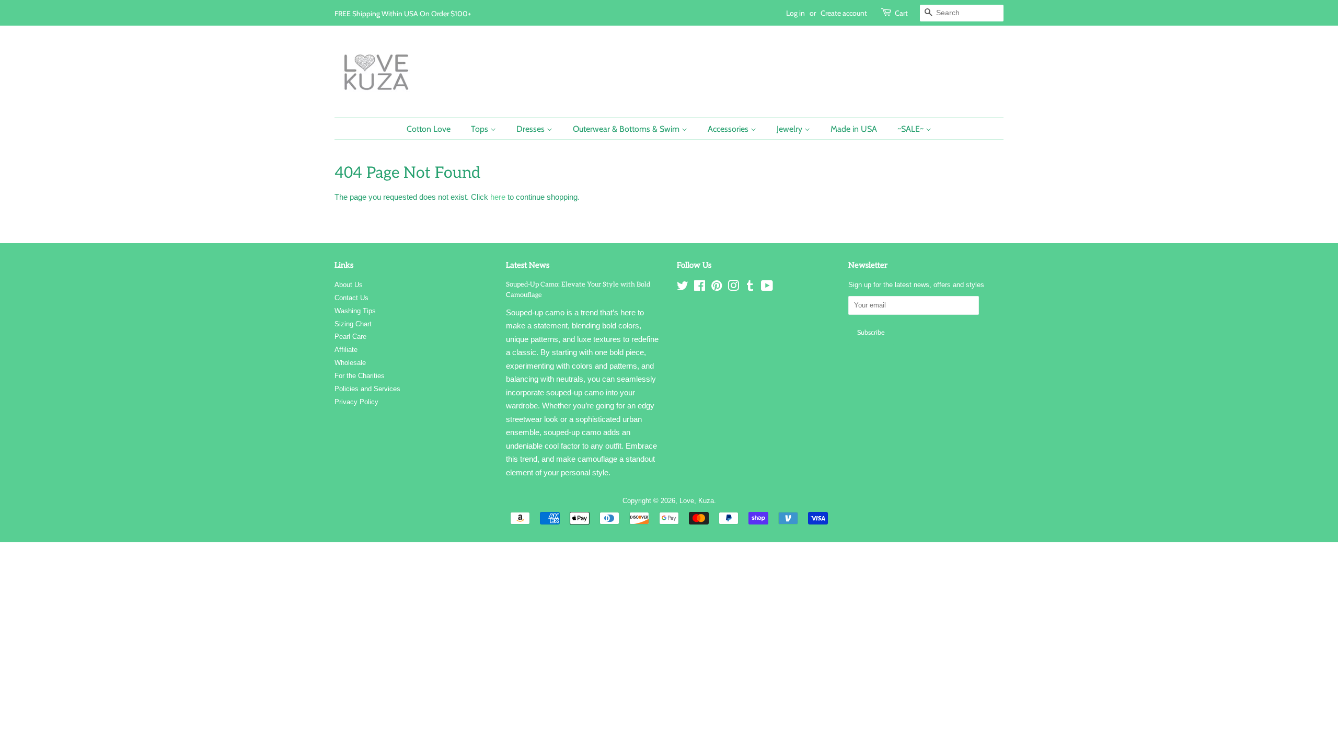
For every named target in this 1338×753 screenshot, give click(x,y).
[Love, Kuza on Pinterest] (716, 288)
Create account (844, 12)
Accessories (729, 129)
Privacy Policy (356, 402)
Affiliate (345, 349)
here (497, 196)
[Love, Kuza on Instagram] (733, 288)
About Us (348, 285)
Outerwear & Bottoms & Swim (627, 129)
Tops (480, 129)
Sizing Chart (353, 324)
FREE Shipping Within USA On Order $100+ (402, 13)
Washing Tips (355, 311)
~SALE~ (911, 129)
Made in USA (854, 129)
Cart (901, 12)
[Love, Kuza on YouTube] (767, 288)
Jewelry (790, 129)
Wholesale (350, 363)
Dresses (531, 129)
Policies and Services (367, 389)
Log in (795, 12)
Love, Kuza (696, 501)
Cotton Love (429, 129)
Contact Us (351, 298)
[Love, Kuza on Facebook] (700, 288)
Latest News (527, 265)
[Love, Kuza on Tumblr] (750, 288)
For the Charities (359, 376)
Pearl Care (350, 336)
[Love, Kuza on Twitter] (682, 288)
